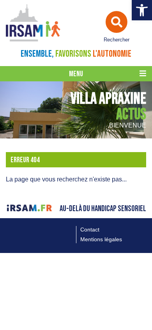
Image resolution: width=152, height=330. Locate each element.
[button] (142, 10)
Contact (89, 229)
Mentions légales (101, 239)
